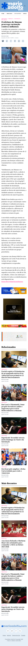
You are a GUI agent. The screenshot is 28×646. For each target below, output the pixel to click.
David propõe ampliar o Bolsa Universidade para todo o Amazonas (13, 471)
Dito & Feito (18, 13)
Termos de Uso (16, 635)
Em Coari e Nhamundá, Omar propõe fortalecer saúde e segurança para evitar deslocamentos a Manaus (13, 408)
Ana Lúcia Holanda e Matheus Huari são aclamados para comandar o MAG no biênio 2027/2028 (13, 544)
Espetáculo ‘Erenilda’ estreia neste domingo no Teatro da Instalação (12, 440)
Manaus (11, 18)
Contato (23, 635)
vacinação (17, 18)
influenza (4, 19)
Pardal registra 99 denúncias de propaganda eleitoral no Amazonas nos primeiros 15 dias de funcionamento (12, 374)
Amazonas (9, 13)
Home (2, 13)
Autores (9, 635)
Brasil (25, 13)
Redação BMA (5, 36)
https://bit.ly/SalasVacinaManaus (12, 282)
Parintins (4, 538)
